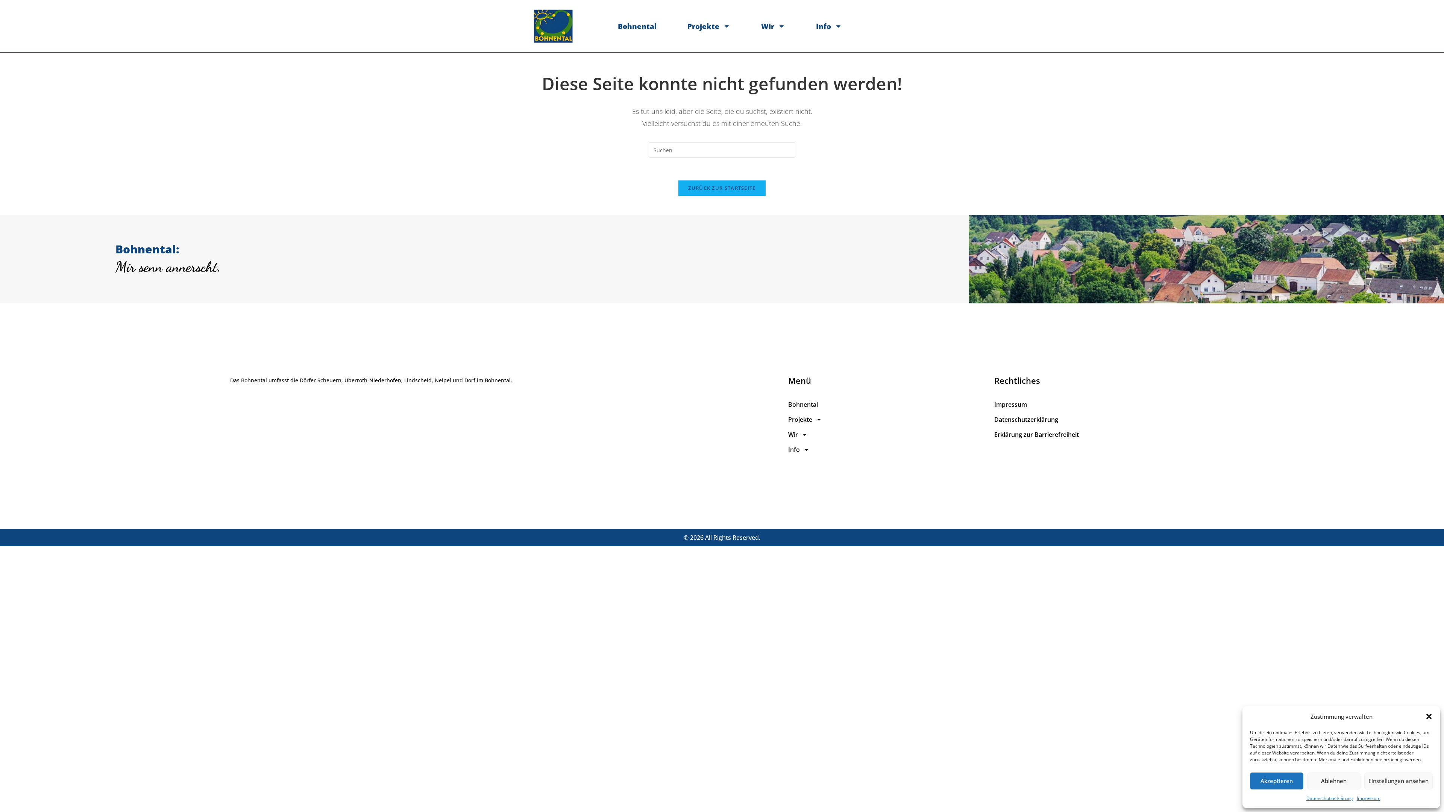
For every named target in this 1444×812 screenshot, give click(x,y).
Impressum (1368, 798)
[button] (1429, 716)
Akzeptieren (1276, 781)
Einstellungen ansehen (1398, 781)
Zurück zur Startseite (721, 188)
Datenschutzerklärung (1329, 798)
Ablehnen (1334, 781)
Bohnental (637, 26)
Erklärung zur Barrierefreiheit (1036, 434)
